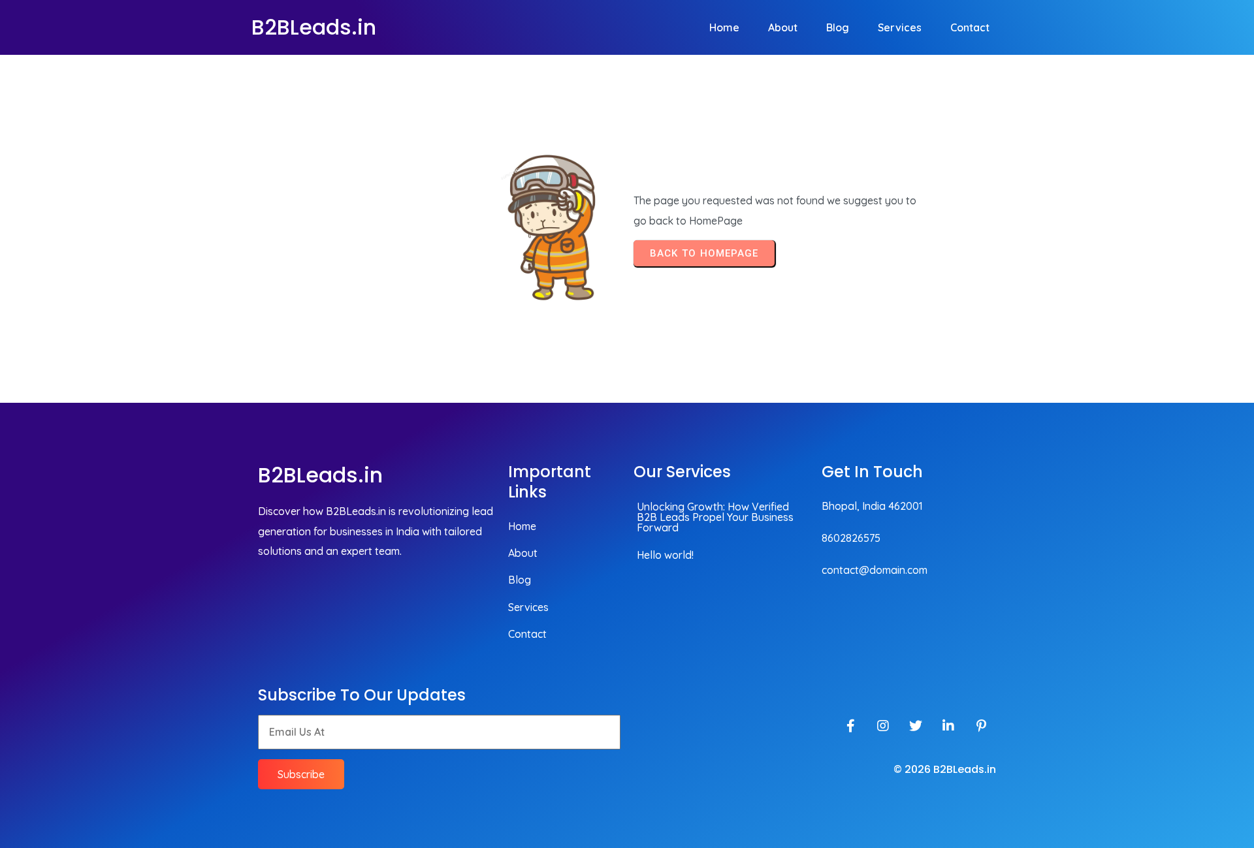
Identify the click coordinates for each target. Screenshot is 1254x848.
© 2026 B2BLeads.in (944, 769)
